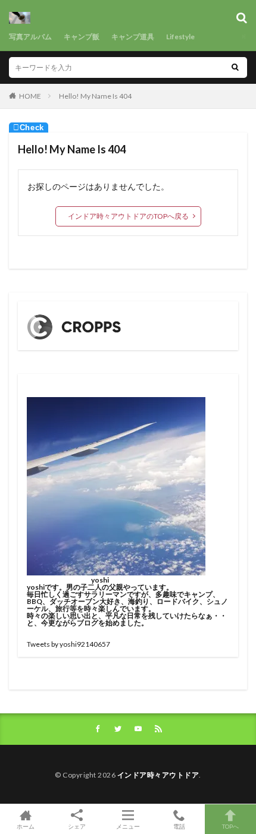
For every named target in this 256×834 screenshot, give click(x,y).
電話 (179, 826)
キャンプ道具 (132, 36)
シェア (77, 826)
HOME (30, 96)
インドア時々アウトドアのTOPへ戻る (128, 216)
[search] (235, 67)
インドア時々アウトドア (158, 774)
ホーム (26, 826)
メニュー (128, 826)
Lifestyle (180, 36)
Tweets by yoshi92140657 (68, 644)
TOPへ (230, 826)
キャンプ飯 (81, 36)
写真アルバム (30, 36)
